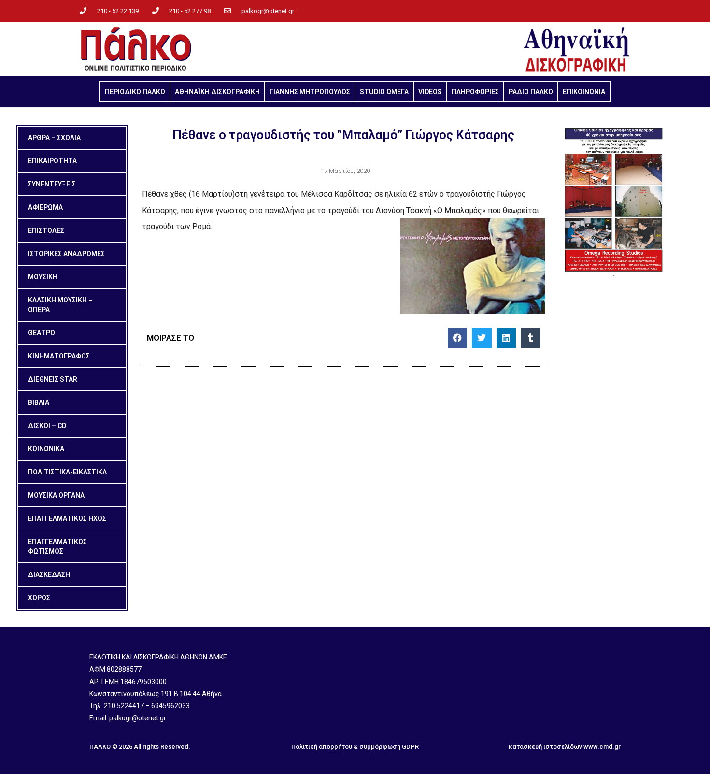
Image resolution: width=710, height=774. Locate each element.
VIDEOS (430, 92)
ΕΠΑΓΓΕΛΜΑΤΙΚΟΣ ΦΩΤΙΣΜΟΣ (57, 546)
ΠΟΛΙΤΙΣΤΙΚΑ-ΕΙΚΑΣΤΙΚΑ (67, 472)
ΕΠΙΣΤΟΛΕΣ (46, 230)
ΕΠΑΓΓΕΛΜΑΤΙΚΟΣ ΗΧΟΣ (67, 518)
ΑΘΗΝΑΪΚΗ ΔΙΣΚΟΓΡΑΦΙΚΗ (217, 92)
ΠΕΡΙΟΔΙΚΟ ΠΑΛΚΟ (135, 92)
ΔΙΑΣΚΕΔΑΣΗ (49, 574)
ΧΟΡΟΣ (39, 598)
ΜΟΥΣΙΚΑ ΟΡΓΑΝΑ (56, 495)
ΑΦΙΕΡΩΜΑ (45, 207)
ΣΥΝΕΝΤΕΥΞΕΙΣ (52, 184)
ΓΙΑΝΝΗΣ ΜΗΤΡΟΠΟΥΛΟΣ (310, 92)
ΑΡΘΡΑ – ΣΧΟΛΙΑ (54, 138)
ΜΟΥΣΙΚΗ (42, 277)
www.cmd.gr (602, 746)
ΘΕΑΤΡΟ (41, 333)
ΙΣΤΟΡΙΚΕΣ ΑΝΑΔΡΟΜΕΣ (66, 254)
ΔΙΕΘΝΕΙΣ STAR (52, 379)
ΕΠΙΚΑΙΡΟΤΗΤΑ (52, 161)
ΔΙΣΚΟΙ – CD (47, 426)
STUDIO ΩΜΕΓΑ (384, 92)
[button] (458, 338)
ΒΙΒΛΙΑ (38, 402)
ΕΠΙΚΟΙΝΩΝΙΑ (584, 92)
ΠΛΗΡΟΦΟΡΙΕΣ (475, 92)
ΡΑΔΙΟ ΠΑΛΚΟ (531, 92)
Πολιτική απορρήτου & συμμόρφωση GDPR (355, 746)
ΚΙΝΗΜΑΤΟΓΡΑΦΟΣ (59, 356)
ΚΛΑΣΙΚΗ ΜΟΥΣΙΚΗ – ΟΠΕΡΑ (60, 305)
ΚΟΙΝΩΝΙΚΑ (46, 449)
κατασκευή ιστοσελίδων (545, 746)
